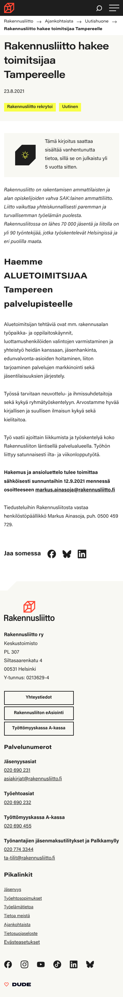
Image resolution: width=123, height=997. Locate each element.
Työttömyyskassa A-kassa (39, 728)
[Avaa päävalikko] (114, 8)
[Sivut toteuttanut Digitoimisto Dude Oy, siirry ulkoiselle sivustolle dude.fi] (17, 986)
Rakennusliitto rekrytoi (30, 107)
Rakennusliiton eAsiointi (39, 713)
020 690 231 (17, 770)
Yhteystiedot (39, 697)
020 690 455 (18, 826)
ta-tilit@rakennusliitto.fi (29, 858)
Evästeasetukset (22, 942)
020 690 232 (17, 803)
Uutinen (70, 107)
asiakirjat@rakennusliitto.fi (33, 779)
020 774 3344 (18, 850)
